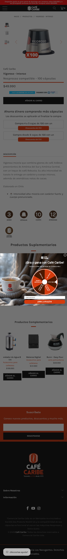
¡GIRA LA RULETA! (45, 302)
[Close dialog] (65, 255)
